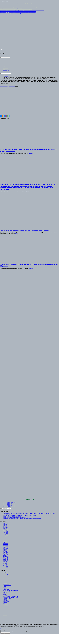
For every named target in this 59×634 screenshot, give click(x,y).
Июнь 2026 (5, 525)
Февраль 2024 (5, 554)
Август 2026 (5, 523)
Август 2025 (5, 535)
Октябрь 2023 (5, 558)
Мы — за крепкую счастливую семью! (10, 596)
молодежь (5, 595)
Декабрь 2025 (5, 531)
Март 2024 (5, 553)
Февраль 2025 (5, 542)
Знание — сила (6, 589)
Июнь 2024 (5, 550)
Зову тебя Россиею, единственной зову (10, 590)
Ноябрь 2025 (5, 532)
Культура (4, 61)
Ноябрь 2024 (5, 545)
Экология (5, 613)
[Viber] (6, 116)
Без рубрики (5, 572)
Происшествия (6, 62)
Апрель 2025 (5, 539)
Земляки (4, 587)
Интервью (5, 592)
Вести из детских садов (7, 577)
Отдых (4, 603)
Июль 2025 (5, 536)
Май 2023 (5, 563)
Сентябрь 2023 (6, 559)
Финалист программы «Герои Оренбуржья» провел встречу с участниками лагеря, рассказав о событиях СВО (22, 10)
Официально (5, 76)
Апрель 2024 (5, 552)
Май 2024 (5, 551)
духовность (5, 583)
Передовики (5, 605)
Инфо (4, 69)
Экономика (5, 60)
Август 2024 (5, 548)
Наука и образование (7, 598)
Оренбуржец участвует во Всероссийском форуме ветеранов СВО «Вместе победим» (17, 3)
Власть (4, 579)
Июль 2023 (5, 561)
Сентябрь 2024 (6, 547)
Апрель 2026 (5, 527)
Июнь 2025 (5, 537)
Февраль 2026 (5, 529)
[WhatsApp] (7, 116)
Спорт (4, 65)
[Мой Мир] (4, 116)
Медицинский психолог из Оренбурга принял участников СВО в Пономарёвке (16, 9)
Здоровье (4, 63)
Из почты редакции (6, 591)
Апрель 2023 (5, 564)
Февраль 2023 (5, 566)
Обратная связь (6, 601)
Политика (5, 59)
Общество (5, 64)
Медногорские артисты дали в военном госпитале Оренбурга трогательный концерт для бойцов (19, 4)
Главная (4, 75)
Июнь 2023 (5, 562)
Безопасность (5, 573)
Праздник (5, 607)
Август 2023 (5, 560)
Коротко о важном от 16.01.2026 (9, 502)
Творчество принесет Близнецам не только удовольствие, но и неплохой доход (24, 230)
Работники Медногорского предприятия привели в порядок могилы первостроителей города (18, 12)
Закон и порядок (6, 584)
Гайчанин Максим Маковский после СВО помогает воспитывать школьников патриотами (18, 11)
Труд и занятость (6, 611)
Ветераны (5, 578)
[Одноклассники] (2, 116)
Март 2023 (5, 565)
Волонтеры (5, 580)
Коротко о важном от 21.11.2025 (9, 503)
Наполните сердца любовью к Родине (10, 597)
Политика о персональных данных (7, 628)
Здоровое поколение (7, 585)
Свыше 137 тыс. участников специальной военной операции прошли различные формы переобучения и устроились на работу (25, 6)
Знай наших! (5, 588)
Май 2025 (5, 538)
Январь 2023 (5, 567)
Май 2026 (5, 526)
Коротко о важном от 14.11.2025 (9, 505)
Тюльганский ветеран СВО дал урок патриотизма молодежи (12, 5)
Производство (5, 608)
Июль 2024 (5, 549)
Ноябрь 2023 (5, 557)
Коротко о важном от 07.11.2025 (9, 506)
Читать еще (30, 153)
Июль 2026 (5, 524)
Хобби (4, 612)
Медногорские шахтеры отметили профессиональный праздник (15, 517)
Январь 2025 (5, 543)
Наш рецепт (5, 600)
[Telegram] (9, 116)
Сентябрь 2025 (6, 534)
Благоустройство (6, 574)
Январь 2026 (5, 530)
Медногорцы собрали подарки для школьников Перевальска (12, 13)
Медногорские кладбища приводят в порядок (12, 516)
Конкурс (4, 593)
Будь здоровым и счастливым (8, 575)
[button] (29, 49)
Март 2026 (5, 528)
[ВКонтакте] (1, 116)
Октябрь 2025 (5, 533)
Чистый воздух (6, 70)
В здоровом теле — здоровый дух (9, 576)
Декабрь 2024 (5, 544)
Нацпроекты (5, 66)
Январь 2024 (5, 555)
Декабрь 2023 (5, 556)
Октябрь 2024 (5, 546)
